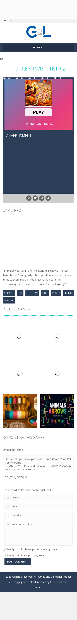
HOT (45, 293)
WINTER (9, 300)
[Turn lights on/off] (29, 198)
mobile (56, 293)
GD (20, 293)
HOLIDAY (32, 293)
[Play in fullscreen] (41, 198)
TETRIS (69, 293)
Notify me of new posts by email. (26, 555)
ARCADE (9, 293)
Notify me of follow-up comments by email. (32, 549)
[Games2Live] (38, 31)
